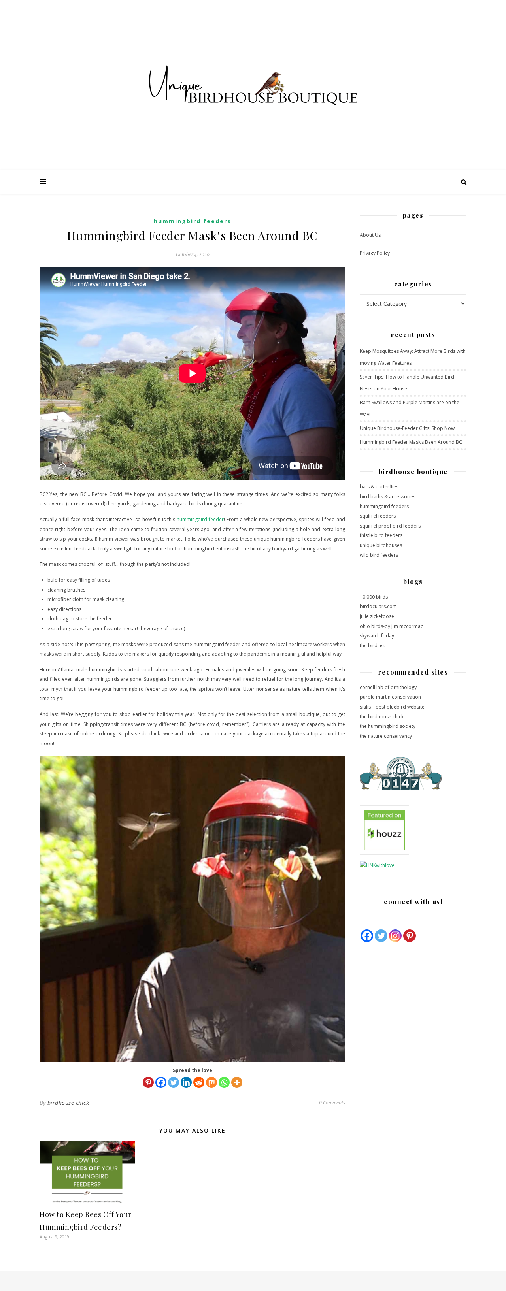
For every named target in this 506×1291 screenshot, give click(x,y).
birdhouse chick (68, 1102)
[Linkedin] (186, 1082)
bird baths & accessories (387, 496)
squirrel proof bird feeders (390, 525)
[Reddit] (198, 1082)
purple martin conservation (390, 697)
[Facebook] (160, 1082)
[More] (236, 1082)
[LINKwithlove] (413, 866)
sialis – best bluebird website (392, 706)
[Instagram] (395, 935)
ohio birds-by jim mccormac (391, 626)
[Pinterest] (148, 1082)
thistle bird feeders (381, 535)
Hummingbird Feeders (192, 221)
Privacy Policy (375, 253)
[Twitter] (173, 1082)
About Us (370, 235)
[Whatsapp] (224, 1082)
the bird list (372, 645)
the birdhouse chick (382, 716)
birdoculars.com (378, 606)
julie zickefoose (377, 616)
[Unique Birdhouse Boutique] (253, 85)
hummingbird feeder (200, 519)
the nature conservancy (386, 736)
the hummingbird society (387, 726)
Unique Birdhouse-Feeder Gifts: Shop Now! (408, 428)
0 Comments (332, 1102)
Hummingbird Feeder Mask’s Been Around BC (411, 442)
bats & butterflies (379, 486)
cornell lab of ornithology (388, 687)
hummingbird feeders (384, 506)
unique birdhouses (381, 545)
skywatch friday (377, 635)
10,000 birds (374, 597)
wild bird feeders (379, 555)
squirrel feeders (378, 516)
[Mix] (211, 1082)
